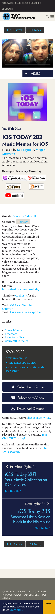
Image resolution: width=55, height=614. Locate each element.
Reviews (23, 222)
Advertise (23, 591)
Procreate (11, 334)
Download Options (30, 408)
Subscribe (35, 3)
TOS (44, 594)
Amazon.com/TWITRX (22, 363)
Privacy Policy (11, 594)
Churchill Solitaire (16, 341)
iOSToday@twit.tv (39, 418)
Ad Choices (31, 594)
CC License (39, 591)
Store (6, 597)
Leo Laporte (25, 150)
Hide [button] (48, 603)
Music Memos (13, 330)
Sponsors (8, 9)
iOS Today (35, 30)
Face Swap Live (14, 337)
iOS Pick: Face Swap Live (25, 312)
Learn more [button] (16, 609)
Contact (8, 591)
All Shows (16, 30)
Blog (25, 3)
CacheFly (21, 295)
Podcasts (8, 3)
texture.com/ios (17, 358)
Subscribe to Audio (30, 387)
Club (18, 3)
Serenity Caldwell (24, 216)
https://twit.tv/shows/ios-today (20, 289)
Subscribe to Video (30, 398)
